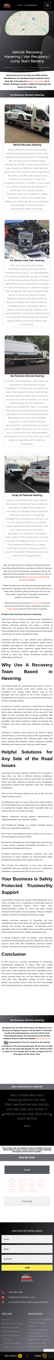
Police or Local (36, 603)
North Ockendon (31, 1183)
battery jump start (36, 81)
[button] (3, 1114)
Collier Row (12, 1186)
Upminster (41, 1178)
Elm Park (12, 1191)
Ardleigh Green (12, 1181)
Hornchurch (32, 1178)
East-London (41, 1186)
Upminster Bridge (41, 1181)
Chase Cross (12, 1183)
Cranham (12, 1189)
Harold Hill (22, 1186)
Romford (32, 1189)
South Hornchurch (32, 1191)
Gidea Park (22, 1183)
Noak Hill (32, 1181)
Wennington (42, 1183)
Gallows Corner (22, 1181)
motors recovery (43, 1038)
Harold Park (22, 1189)
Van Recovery (22, 67)
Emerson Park (22, 1178)
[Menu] (47, 5)
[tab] (27, 1170)
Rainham (32, 1186)
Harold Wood (22, 1191)
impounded (12, 609)
